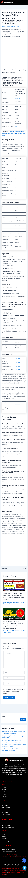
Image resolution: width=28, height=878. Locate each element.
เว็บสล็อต (12, 870)
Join (16, 126)
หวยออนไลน (22, 870)
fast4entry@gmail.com (11, 851)
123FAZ (14, 855)
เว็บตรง (3, 857)
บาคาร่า (24, 857)
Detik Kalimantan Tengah (14, 872)
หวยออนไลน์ (5, 855)
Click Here (17, 358)
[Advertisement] (14, 53)
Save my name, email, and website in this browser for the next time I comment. (13, 691)
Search (3, 716)
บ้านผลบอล (19, 857)
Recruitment (18, 98)
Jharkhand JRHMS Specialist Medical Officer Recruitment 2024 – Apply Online (13, 133)
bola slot (23, 855)
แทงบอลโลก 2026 (10, 857)
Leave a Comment (7, 602)
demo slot (8, 874)
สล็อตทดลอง (4, 872)
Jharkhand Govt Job (17, 602)
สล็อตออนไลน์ (18, 868)
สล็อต (9, 855)
